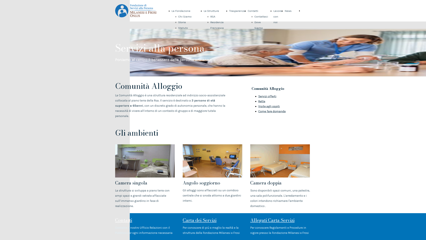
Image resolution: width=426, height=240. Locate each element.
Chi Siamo (185, 16)
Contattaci (261, 16)
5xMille (306, 10)
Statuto (183, 28)
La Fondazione (181, 10)
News (288, 10)
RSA (212, 16)
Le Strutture (211, 10)
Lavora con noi (277, 16)
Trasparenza (237, 10)
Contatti (253, 10)
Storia (182, 22)
